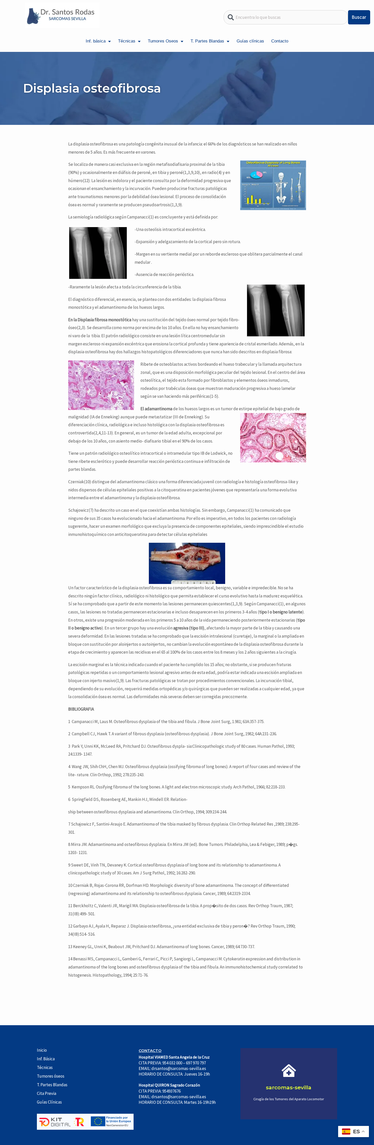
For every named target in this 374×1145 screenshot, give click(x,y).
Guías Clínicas (49, 1102)
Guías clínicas (250, 41)
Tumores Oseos (163, 41)
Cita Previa (46, 1093)
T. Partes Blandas (207, 41)
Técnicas (126, 41)
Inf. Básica (46, 1059)
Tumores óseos (50, 1076)
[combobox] (286, 17)
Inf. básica (96, 41)
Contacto (279, 41)
